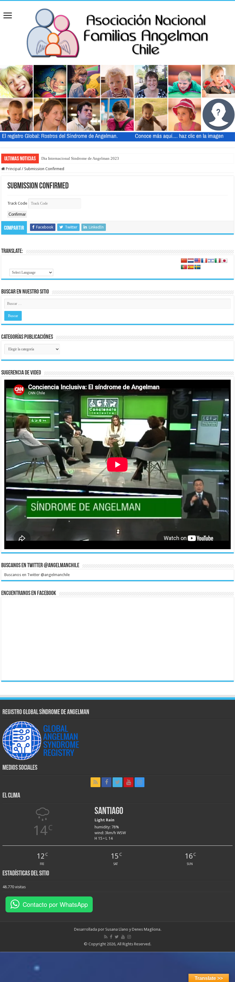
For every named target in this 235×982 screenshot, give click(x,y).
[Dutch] (191, 260)
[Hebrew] (211, 260)
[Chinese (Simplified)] (184, 260)
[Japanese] (224, 260)
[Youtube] (128, 782)
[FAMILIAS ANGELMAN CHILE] (117, 31)
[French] (204, 260)
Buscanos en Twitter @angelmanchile (40, 566)
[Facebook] (106, 782)
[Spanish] (191, 267)
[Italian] (217, 260)
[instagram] (139, 782)
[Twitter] (117, 782)
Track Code (17, 203)
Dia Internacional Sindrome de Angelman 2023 (80, 158)
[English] (197, 260)
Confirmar (17, 214)
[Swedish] (197, 267)
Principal (13, 168)
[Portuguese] (184, 267)
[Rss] (95, 782)
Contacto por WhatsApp (55, 904)
